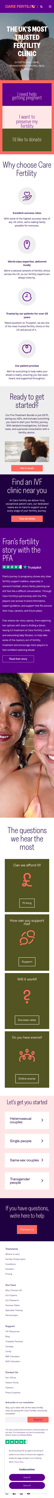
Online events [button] (26, 1078)
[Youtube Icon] (27, 1493)
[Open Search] (41, 6)
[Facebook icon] (14, 1493)
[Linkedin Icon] (21, 1493)
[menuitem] (11, 1249)
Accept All (27, 1477)
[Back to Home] (20, 6)
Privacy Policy (19, 1461)
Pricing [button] (27, 903)
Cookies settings (27, 1469)
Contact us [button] (27, 1229)
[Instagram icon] (7, 1493)
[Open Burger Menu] (50, 6)
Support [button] (27, 961)
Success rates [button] (27, 1019)
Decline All (27, 1485)
